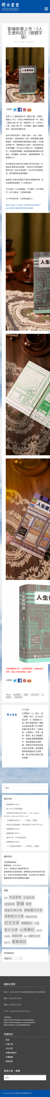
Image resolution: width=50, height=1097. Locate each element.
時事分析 (39, 930)
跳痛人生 (7, 942)
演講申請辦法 (11, 1053)
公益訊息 (28, 897)
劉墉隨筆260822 (13, 804)
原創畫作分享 (33, 910)
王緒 (25, 936)
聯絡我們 (9, 1061)
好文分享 (34, 695)
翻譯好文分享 (34, 936)
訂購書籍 (9, 1057)
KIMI (5, 898)
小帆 (36, 923)
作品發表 (15, 897)
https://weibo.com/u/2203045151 (17, 1025)
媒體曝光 (26, 923)
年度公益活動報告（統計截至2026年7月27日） (25, 825)
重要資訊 (18, 697)
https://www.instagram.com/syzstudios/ (19, 1022)
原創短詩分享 (31, 917)
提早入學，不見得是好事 (16, 838)
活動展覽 (7, 936)
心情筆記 (27, 930)
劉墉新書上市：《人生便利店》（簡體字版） (25, 33)
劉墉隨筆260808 (13, 842)
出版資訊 (17, 695)
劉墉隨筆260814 (13, 829)
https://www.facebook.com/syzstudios (19, 1020)
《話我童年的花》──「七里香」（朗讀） (22, 820)
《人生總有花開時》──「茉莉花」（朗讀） (23, 846)
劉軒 (29, 904)
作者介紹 (9, 1044)
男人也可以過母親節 (14, 809)
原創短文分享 (14, 916)
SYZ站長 (25, 710)
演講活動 (17, 935)
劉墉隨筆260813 (13, 833)
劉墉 (26, 695)
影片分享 (11, 930)
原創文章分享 (13, 910)
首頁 (7, 1040)
